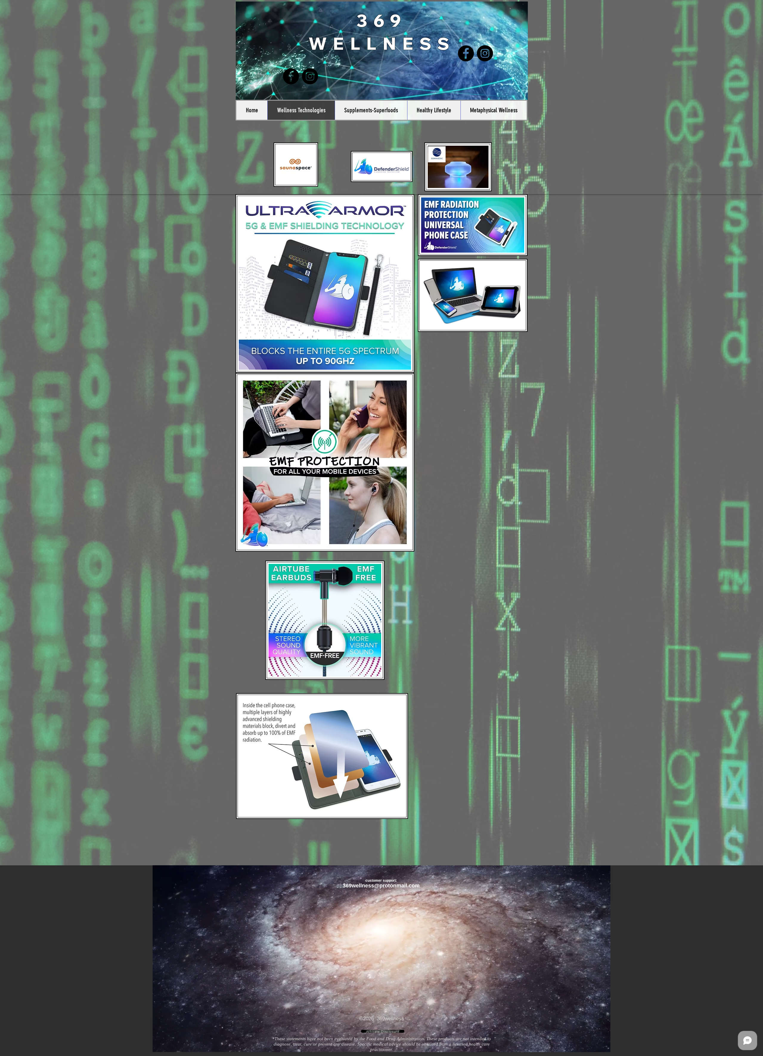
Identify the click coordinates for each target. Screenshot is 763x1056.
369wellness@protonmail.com (381, 886)
